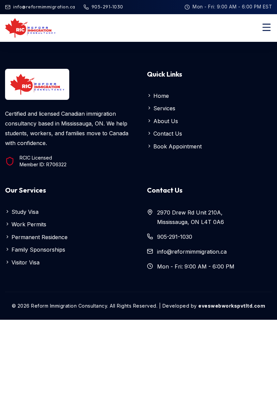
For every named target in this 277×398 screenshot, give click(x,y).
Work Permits (28, 224)
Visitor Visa (25, 262)
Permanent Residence (39, 237)
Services (163, 108)
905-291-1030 (107, 7)
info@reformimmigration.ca (44, 7)
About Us (165, 121)
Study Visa (24, 211)
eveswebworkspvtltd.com (231, 306)
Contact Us (167, 133)
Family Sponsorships (37, 249)
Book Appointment (177, 146)
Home (160, 95)
